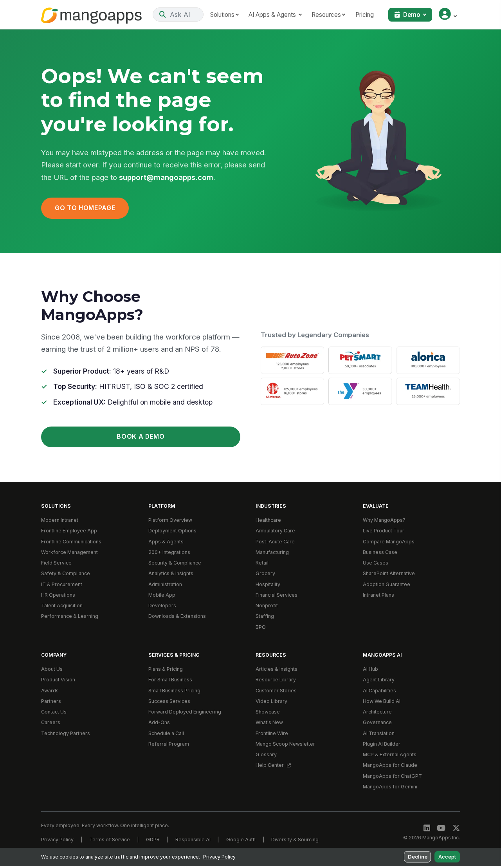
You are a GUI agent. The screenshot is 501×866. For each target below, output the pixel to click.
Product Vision (58, 680)
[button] (447, 15)
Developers (162, 605)
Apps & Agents (166, 542)
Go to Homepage (85, 208)
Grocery (265, 573)
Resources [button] (326, 14)
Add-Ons (159, 722)
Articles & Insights (276, 669)
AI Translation (379, 733)
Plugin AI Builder (381, 744)
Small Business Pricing (174, 691)
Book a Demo (140, 436)
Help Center (270, 765)
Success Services (169, 701)
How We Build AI (381, 701)
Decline (417, 856)
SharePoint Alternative (389, 573)
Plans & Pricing (165, 669)
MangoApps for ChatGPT (392, 776)
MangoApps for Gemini (390, 787)
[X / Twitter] (456, 828)
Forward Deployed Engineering (184, 712)
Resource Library (276, 680)
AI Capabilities (379, 691)
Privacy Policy (57, 839)
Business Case (380, 552)
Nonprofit (267, 605)
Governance (377, 722)
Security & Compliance (174, 563)
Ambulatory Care (275, 531)
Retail (262, 563)
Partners (51, 701)
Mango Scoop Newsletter (285, 744)
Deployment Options (172, 531)
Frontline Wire (272, 733)
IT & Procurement (61, 584)
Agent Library (379, 680)
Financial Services (276, 595)
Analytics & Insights (170, 573)
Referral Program (168, 744)
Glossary (266, 754)
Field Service (56, 563)
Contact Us (54, 712)
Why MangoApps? (384, 520)
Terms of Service (109, 839)
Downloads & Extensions (177, 616)
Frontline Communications (71, 542)
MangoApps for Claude (390, 765)
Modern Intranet (59, 520)
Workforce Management (69, 552)
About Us (52, 669)
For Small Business (170, 680)
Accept (447, 856)
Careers (50, 722)
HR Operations (58, 595)
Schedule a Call (166, 733)
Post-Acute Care (275, 542)
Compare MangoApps (388, 542)
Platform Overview (170, 520)
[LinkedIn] (427, 828)
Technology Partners (65, 733)
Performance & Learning (69, 616)
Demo (412, 14)
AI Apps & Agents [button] (273, 14)
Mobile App (161, 595)
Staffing (265, 616)
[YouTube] (441, 828)
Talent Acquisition (62, 605)
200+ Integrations (169, 552)
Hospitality (268, 584)
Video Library (271, 701)
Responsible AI (193, 839)
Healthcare (268, 520)
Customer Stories (276, 691)
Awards (50, 691)
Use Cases (375, 563)
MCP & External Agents (389, 754)
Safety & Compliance (65, 573)
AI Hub (370, 669)
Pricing (364, 14)
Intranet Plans (378, 595)
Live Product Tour (383, 531)
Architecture (377, 712)
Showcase (268, 712)
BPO (261, 627)
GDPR (153, 839)
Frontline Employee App (69, 531)
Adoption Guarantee (386, 584)
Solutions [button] (222, 14)
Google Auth (241, 839)
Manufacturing (272, 552)
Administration (165, 584)
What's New (269, 722)
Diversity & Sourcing (295, 839)
